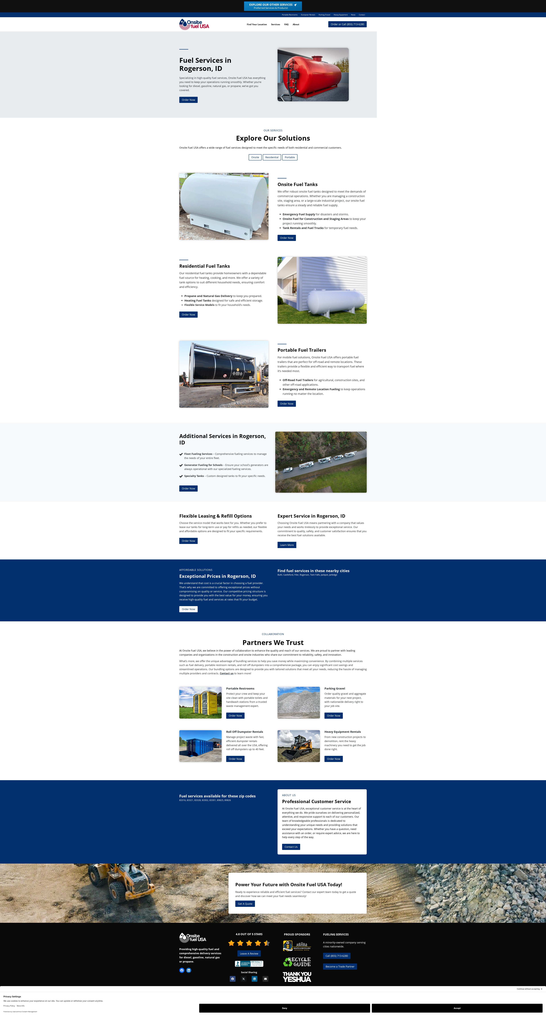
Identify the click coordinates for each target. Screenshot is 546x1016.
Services (275, 24)
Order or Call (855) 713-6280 (347, 24)
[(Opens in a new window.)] (249, 964)
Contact (362, 15)
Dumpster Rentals (309, 15)
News (353, 15)
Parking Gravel (325, 15)
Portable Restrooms (290, 15)
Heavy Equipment (341, 15)
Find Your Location (257, 24)
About (296, 24)
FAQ (286, 24)
